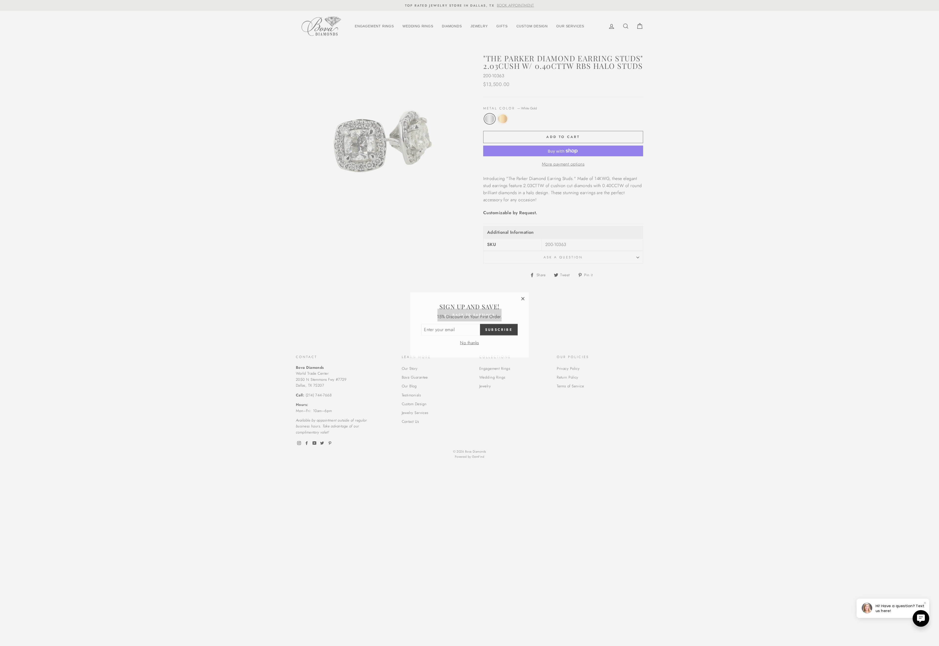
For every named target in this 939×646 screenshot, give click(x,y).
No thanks (469, 341)
